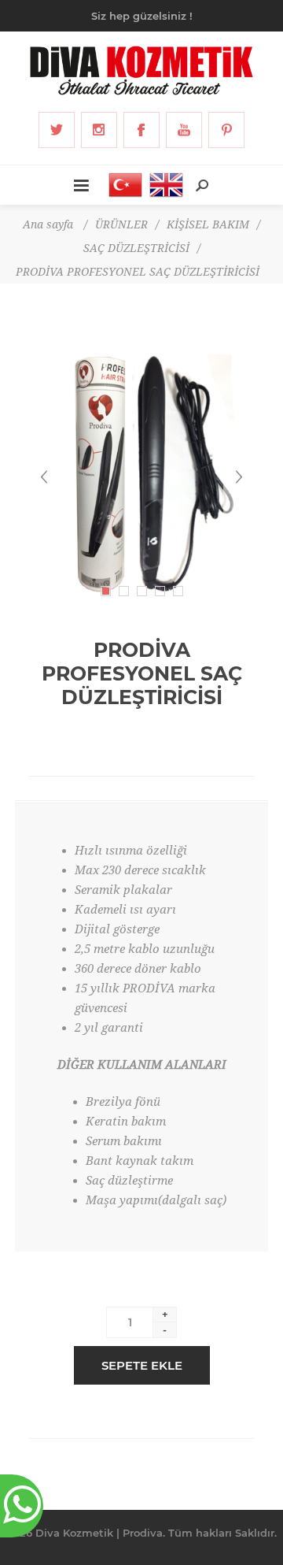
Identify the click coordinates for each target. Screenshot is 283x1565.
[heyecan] (57, 130)
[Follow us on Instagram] (99, 130)
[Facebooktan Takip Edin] (141, 130)
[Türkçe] (121, 185)
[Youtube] (184, 130)
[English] (162, 185)
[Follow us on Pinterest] (226, 130)
